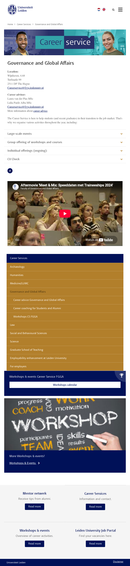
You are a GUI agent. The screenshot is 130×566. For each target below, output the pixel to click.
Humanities (16, 275)
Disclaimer (118, 562)
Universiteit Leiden (16, 563)
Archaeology (17, 267)
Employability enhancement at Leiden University (38, 358)
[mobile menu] (120, 10)
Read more (34, 506)
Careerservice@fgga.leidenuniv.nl (25, 87)
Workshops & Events (22, 463)
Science (14, 341)
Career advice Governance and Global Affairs (39, 300)
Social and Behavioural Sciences (28, 333)
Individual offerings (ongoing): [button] (27, 150)
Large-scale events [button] (19, 134)
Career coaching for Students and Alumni (37, 308)
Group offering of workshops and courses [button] (34, 142)
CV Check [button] (13, 159)
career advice (40, 110)
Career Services (18, 258)
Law (12, 325)
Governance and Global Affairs (28, 292)
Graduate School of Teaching (26, 350)
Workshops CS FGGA (25, 316)
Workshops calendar (65, 385)
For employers (18, 366)
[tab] (65, 133)
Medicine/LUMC (19, 283)
